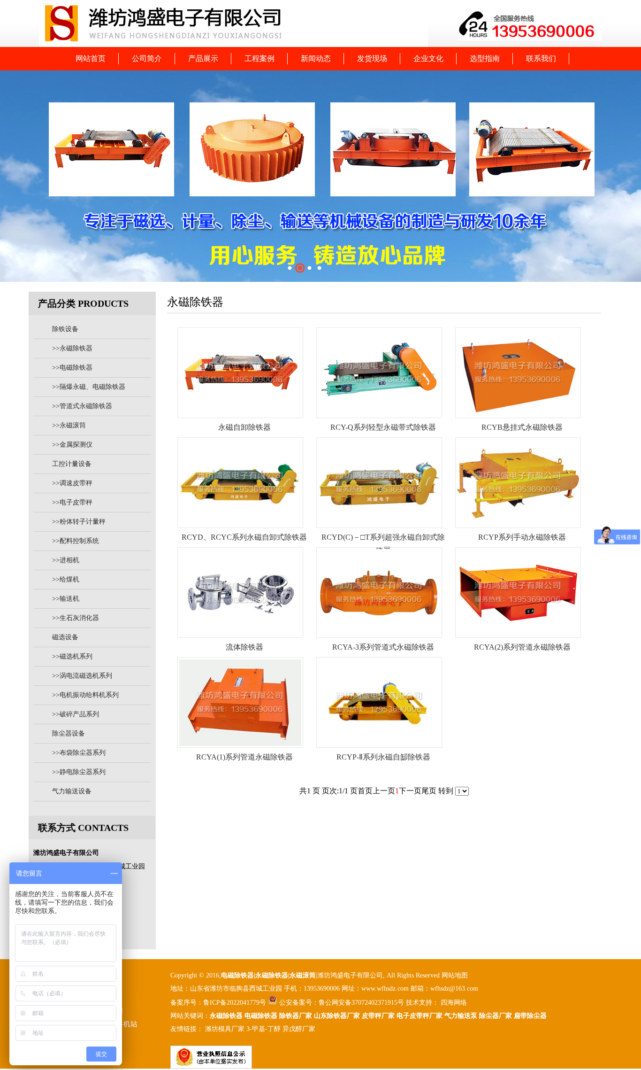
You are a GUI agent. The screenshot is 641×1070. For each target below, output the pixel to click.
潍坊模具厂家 (224, 1028)
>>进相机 (65, 560)
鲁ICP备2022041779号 (235, 1002)
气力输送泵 (460, 1015)
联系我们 (541, 58)
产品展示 (203, 58)
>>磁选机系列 (72, 656)
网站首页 (91, 58)
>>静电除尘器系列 (79, 771)
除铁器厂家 (295, 1015)
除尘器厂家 (495, 1015)
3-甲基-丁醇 (263, 1028)
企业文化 (428, 58)
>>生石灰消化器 (75, 617)
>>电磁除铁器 (72, 367)
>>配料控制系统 (75, 540)
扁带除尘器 (530, 1015)
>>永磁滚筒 (69, 425)
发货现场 (372, 58)
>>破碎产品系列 (75, 714)
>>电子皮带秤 (72, 502)
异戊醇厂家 (298, 1028)
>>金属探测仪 (72, 444)
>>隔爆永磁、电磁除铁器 (88, 386)
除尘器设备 (68, 733)
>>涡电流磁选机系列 (82, 675)
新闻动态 (316, 58)
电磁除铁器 (237, 975)
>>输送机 (65, 598)
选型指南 (485, 58)
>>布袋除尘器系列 (79, 752)
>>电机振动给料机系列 (85, 694)
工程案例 (259, 58)
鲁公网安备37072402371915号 (361, 1002)
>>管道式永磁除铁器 (82, 406)
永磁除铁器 (226, 1015)
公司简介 (147, 58)
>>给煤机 (65, 579)
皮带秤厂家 (378, 1015)
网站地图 (455, 975)
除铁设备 (65, 329)
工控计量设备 (72, 463)
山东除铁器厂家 (337, 1015)
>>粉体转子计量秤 (79, 521)
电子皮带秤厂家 (420, 1015)
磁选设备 (65, 637)
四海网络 (453, 1002)
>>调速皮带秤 (72, 483)
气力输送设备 (72, 791)
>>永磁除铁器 (72, 348)
